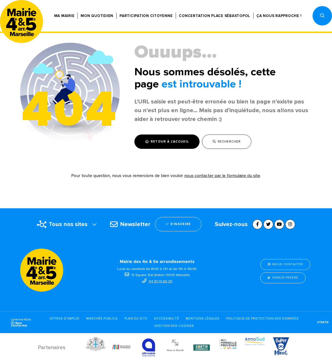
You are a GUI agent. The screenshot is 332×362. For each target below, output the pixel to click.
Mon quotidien (97, 16)
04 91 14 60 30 (160, 281)
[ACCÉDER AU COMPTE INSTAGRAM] (290, 224)
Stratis (323, 322)
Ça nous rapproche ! (278, 16)
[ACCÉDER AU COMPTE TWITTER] (268, 224)
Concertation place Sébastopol (214, 16)
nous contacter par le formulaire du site (222, 175)
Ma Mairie (64, 16)
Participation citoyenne (146, 16)
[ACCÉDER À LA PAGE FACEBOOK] (257, 224)
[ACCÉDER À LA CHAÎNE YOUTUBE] (279, 224)
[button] (322, 15)
